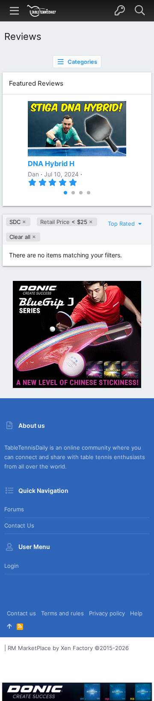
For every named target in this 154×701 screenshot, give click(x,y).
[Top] (9, 626)
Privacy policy (107, 613)
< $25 (63, 221)
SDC (15, 221)
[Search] (140, 11)
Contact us (19, 525)
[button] (14, 10)
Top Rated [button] (122, 223)
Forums (14, 509)
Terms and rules (62, 613)
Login (11, 565)
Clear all (19, 236)
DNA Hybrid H (51, 163)
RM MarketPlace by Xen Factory (68, 647)
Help (136, 613)
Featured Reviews (36, 83)
